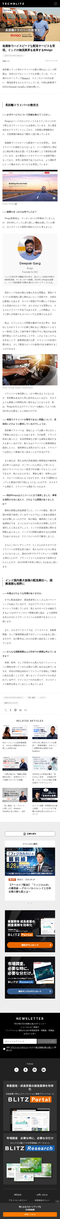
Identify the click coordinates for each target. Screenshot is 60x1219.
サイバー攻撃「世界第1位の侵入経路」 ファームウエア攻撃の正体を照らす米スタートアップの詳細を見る (45, 802)
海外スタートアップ (11, 703)
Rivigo (25, 78)
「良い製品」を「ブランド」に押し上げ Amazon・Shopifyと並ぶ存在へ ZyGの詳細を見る (15, 802)
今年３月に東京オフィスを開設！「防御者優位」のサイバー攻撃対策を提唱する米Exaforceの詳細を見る (45, 739)
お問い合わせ (42, 1195)
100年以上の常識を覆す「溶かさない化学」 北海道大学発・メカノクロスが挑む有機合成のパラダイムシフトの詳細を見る (45, 771)
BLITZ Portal (30, 1106)
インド (42, 697)
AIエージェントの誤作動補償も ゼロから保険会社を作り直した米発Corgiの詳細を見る (15, 739)
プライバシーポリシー (19, 1047)
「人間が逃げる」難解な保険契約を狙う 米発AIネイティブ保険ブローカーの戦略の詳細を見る (15, 771)
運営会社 (18, 1195)
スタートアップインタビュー (14, 56)
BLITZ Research (30, 1159)
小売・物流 (31, 697)
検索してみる (30, 1214)
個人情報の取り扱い (43, 1047)
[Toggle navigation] (56, 3)
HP (15, 204)
